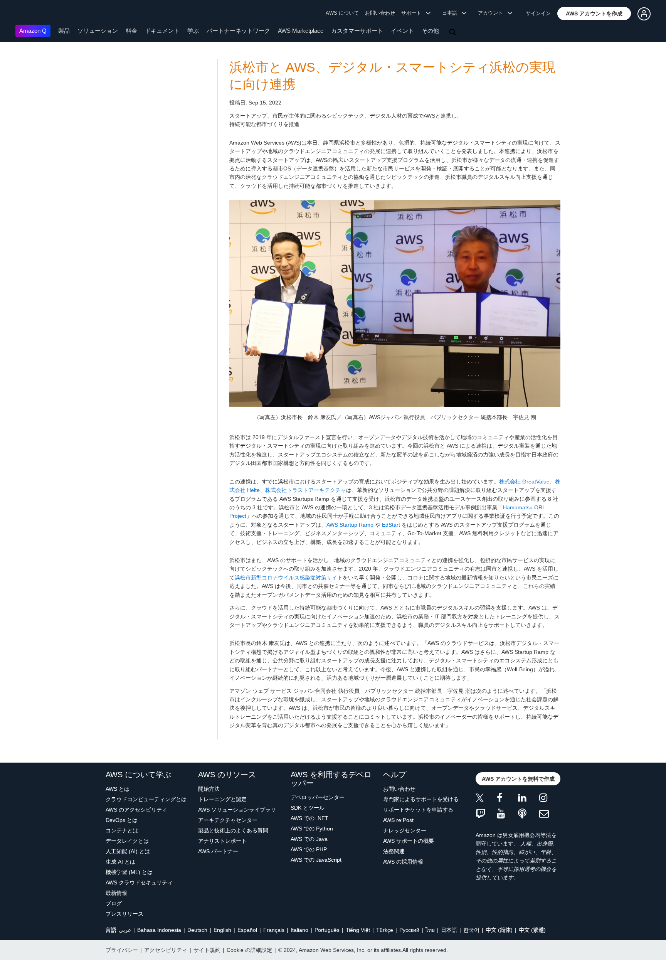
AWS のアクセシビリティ (136, 810)
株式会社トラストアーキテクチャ (305, 490)
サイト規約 (206, 950)
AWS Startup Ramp (349, 525)
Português (327, 930)
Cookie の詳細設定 (249, 950)
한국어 (471, 930)
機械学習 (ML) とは (129, 872)
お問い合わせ (380, 13)
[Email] (549, 814)
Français (273, 930)
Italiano (299, 930)
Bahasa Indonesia (159, 930)
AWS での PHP (309, 849)
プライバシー (122, 950)
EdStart (391, 525)
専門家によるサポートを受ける (421, 799)
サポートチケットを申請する (418, 810)
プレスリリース (124, 914)
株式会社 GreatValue (524, 481)
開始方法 (209, 789)
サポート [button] (413, 13)
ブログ (114, 903)
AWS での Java (309, 839)
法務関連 (394, 851)
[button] (594, 13)
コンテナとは (122, 830)
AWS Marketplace (300, 30)
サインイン (538, 13)
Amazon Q (33, 30)
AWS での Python (312, 828)
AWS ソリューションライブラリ (237, 810)
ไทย (430, 930)
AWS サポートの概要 (408, 841)
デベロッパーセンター (318, 797)
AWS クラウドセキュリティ (139, 882)
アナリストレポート (222, 841)
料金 (131, 30)
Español (247, 930)
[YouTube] (507, 814)
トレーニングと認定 (222, 799)
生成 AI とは (120, 862)
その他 (430, 30)
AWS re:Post (398, 820)
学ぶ (193, 30)
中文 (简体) (499, 930)
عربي (125, 930)
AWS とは (118, 789)
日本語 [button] (452, 13)
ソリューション (97, 30)
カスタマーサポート (357, 30)
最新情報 (116, 893)
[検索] (453, 32)
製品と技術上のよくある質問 (233, 830)
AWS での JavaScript (316, 860)
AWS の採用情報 (403, 862)
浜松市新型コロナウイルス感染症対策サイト (289, 577)
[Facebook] (507, 799)
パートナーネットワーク (238, 30)
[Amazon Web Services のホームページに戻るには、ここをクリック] (26, 13)
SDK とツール (308, 808)
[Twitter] (486, 799)
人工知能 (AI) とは (128, 851)
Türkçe (384, 930)
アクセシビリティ (165, 950)
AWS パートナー (218, 851)
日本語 (449, 930)
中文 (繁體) (532, 930)
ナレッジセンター (404, 830)
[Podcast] (528, 814)
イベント (402, 30)
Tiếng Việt (358, 930)
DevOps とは (122, 820)
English (222, 930)
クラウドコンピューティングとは (146, 799)
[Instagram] (549, 799)
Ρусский (409, 930)
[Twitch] (486, 814)
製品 (64, 30)
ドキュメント (162, 30)
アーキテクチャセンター (227, 820)
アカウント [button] (493, 13)
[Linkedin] (528, 799)
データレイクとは (127, 841)
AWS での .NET (309, 818)
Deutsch (197, 930)
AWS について (342, 13)
